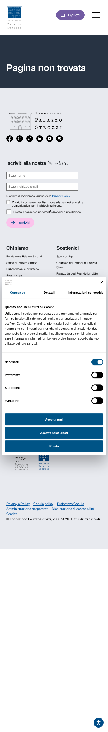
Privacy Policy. (61, 196)
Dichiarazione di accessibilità (73, 509)
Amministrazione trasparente (27, 509)
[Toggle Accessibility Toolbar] (98, 722)
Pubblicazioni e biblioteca (22, 269)
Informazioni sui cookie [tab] (85, 292)
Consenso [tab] (17, 292)
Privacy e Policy (18, 504)
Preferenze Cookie (70, 504)
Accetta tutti (54, 419)
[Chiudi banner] (101, 282)
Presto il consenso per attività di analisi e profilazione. (47, 212)
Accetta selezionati (54, 432)
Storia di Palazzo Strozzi (21, 263)
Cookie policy (43, 504)
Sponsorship (64, 256)
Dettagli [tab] (49, 292)
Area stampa (14, 275)
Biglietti (74, 15)
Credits (11, 514)
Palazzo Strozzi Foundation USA (77, 273)
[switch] (97, 375)
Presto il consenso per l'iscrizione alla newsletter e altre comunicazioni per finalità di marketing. (47, 204)
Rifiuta (54, 446)
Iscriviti (24, 222)
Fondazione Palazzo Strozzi (24, 256)
